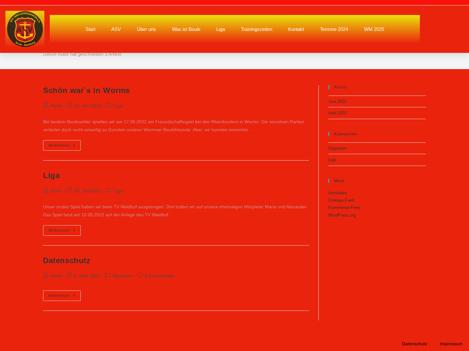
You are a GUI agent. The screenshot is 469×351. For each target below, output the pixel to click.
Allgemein (122, 275)
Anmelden (337, 192)
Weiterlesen (64, 143)
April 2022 (337, 113)
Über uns (146, 29)
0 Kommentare (160, 275)
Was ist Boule (186, 29)
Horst (55, 105)
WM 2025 (374, 29)
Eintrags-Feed (341, 200)
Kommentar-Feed (344, 207)
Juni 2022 (337, 101)
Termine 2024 (334, 29)
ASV (116, 29)
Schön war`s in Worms (86, 90)
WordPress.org (342, 215)
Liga (220, 29)
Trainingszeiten (256, 29)
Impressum (451, 343)
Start (90, 29)
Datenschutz (67, 260)
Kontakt (296, 29)
